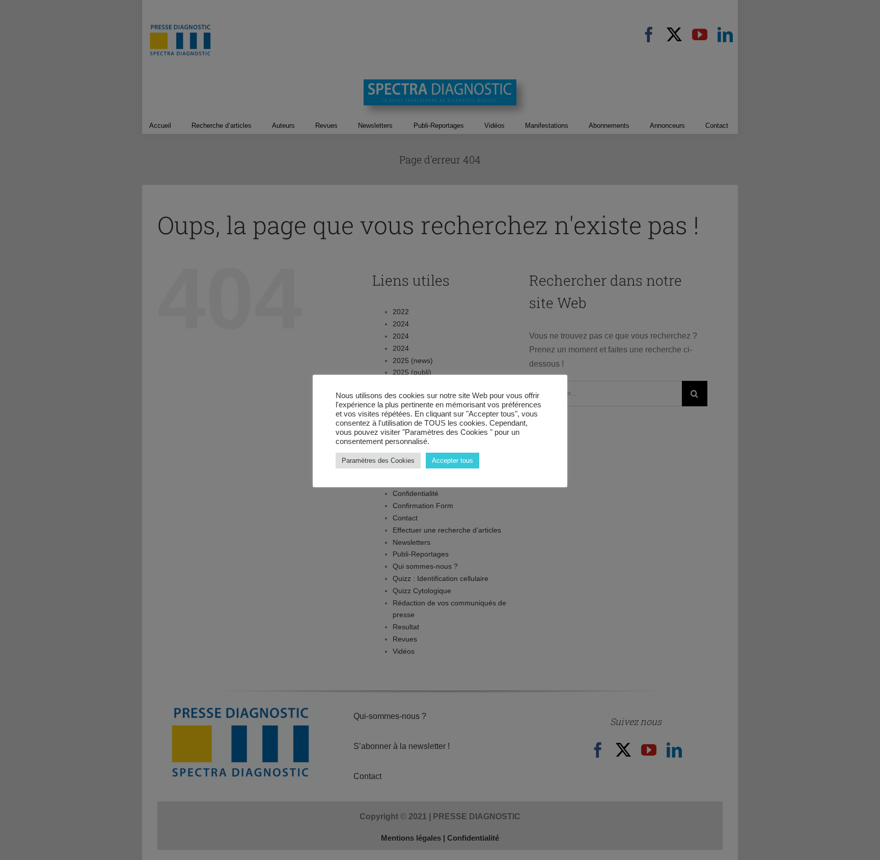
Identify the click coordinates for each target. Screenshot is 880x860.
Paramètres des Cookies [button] (378, 460)
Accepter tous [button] (452, 460)
